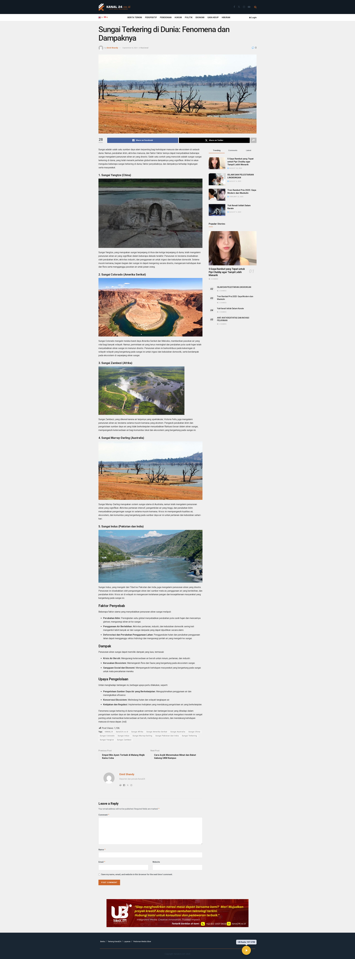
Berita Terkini (134, 17)
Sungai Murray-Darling (142, 736)
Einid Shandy (112, 48)
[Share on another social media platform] (253, 140)
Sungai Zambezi (124, 740)
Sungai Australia (177, 732)
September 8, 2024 (129, 48)
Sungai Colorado (107, 736)
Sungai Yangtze (107, 740)
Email (101, 862)
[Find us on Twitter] (239, 7)
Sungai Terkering (189, 736)
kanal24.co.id (122, 732)
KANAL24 (109, 732)
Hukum (178, 17)
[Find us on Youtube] (249, 7)
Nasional (144, 48)
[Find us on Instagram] (244, 7)
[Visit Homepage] (114, 7)
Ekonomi (200, 17)
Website (156, 862)
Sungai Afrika (137, 732)
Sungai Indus (123, 736)
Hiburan (226, 17)
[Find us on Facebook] (234, 7)
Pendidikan (166, 17)
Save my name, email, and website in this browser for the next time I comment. (137, 874)
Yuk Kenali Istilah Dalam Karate (230, 308)
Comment (103, 814)
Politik (188, 17)
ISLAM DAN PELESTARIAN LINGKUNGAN (234, 287)
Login (254, 17)
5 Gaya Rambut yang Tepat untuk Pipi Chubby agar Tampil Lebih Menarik (240, 161)
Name (102, 849)
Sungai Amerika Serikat (156, 732)
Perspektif (151, 17)
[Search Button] (255, 7)
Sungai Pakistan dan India (167, 736)
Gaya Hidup (213, 17)
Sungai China (194, 732)
